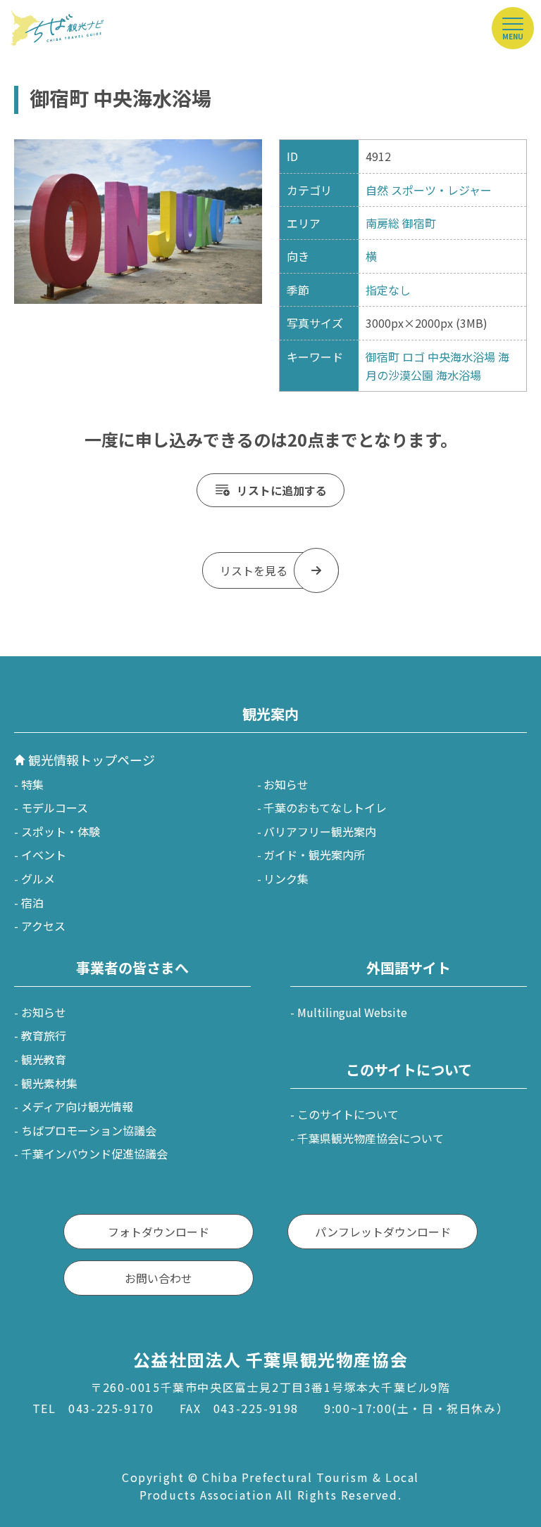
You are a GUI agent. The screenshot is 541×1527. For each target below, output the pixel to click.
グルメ (38, 878)
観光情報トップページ (91, 759)
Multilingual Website (352, 1012)
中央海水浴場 (461, 356)
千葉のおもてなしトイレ (325, 807)
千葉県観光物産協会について (370, 1138)
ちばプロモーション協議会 (88, 1130)
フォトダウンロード (158, 1231)
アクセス (43, 925)
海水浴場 (458, 374)
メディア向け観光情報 (77, 1106)
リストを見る (253, 570)
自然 (377, 189)
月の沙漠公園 (399, 374)
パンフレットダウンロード (383, 1231)
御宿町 (419, 223)
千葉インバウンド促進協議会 (94, 1153)
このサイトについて (348, 1114)
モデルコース (54, 807)
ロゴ (413, 356)
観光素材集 (49, 1083)
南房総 (382, 223)
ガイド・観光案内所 (314, 854)
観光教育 (43, 1059)
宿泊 (32, 902)
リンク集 (286, 878)
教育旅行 (43, 1035)
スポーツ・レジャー (441, 189)
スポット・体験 (60, 831)
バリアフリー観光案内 (319, 831)
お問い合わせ (158, 1278)
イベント (43, 854)
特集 (32, 784)
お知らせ (286, 784)
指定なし (388, 289)
